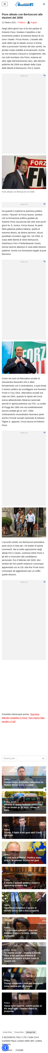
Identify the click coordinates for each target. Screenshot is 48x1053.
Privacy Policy (19, 1032)
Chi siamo (7, 1050)
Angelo (34, 22)
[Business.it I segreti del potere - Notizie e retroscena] (24, 4)
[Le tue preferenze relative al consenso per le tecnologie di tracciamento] (45, 789)
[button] (5, 1048)
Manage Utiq (30, 1032)
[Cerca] (44, 4)
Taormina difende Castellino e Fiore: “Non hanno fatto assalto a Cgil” (23, 718)
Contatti (19, 1050)
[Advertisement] (24, 686)
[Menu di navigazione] (5, 4)
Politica (21, 22)
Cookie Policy (7, 1032)
